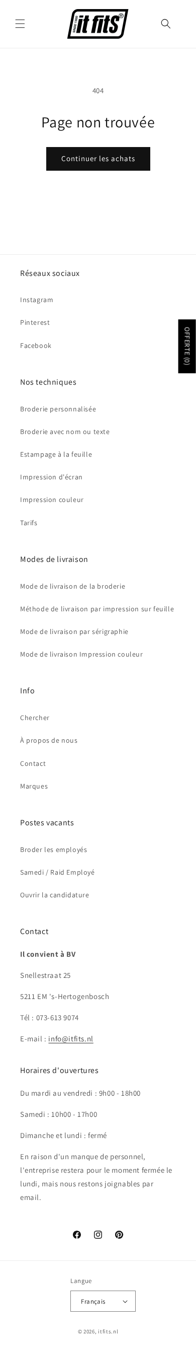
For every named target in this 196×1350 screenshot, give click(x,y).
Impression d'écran (51, 476)
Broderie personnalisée (58, 408)
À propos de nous (49, 740)
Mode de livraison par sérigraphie (74, 631)
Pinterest (35, 322)
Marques (34, 786)
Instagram (36, 299)
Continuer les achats (98, 158)
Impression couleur (52, 499)
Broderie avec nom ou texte (65, 431)
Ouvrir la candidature (54, 894)
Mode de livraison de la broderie (72, 586)
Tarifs (29, 522)
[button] (20, 24)
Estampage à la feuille (56, 454)
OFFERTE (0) (187, 346)
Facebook (36, 345)
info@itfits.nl (70, 1038)
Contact (33, 763)
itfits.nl (108, 1331)
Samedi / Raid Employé (57, 872)
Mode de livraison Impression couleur (81, 654)
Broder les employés (53, 849)
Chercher (35, 717)
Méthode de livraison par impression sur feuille (97, 608)
